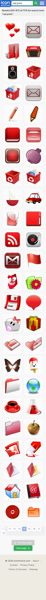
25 (3, 533)
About (36, 561)
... (6, 529)
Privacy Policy (27, 565)
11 (10, 529)
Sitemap (33, 569)
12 (14, 529)
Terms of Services (17, 569)
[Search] (36, 3)
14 (24, 529)
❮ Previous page (23, 542)
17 (39, 529)
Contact (14, 565)
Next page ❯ (23, 548)
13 (19, 529)
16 (34, 529)
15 (29, 529)
